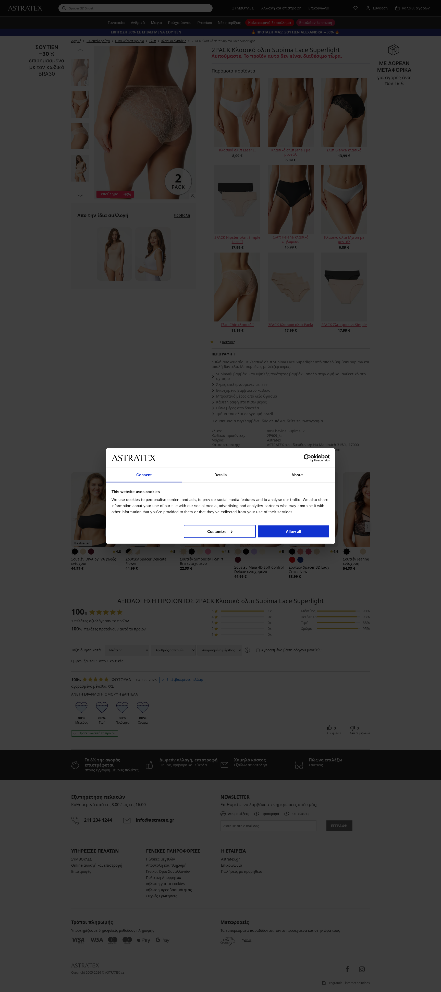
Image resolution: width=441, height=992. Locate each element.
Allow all (293, 531)
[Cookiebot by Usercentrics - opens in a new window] (307, 458)
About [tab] (297, 475)
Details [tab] (220, 475)
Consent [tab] (144, 475)
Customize (216, 531)
